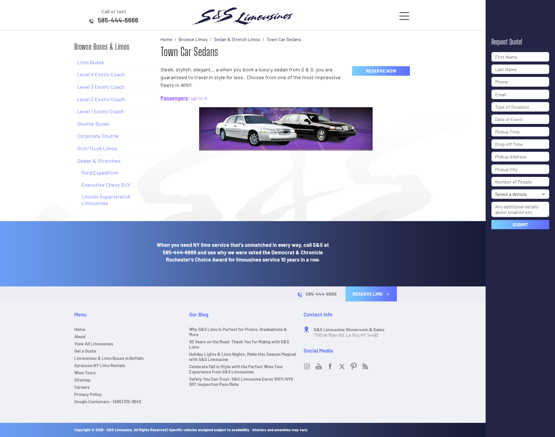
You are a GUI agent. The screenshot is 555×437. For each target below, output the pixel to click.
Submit (520, 224)
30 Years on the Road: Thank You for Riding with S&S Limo (239, 344)
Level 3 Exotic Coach (101, 87)
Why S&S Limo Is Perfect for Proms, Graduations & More (238, 332)
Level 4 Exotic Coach (101, 74)
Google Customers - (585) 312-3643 (107, 401)
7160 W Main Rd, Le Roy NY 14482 (349, 332)
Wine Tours (85, 372)
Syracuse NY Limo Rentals (99, 365)
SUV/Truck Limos (97, 148)
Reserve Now (381, 70)
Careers (82, 387)
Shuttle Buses (93, 124)
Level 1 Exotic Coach (100, 111)
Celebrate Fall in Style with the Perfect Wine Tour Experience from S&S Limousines (236, 369)
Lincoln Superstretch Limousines (106, 199)
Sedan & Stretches (99, 161)
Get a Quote (85, 350)
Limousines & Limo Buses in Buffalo (109, 358)
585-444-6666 (118, 20)
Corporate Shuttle (98, 136)
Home (79, 329)
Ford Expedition (100, 172)
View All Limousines (93, 343)
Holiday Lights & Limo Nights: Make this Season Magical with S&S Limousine (242, 356)
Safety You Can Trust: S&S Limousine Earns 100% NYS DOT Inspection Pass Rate (241, 381)
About (80, 336)
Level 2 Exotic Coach (101, 99)
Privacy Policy (88, 394)
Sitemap (82, 379)
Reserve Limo (368, 294)
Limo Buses (90, 62)
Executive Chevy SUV (106, 185)
